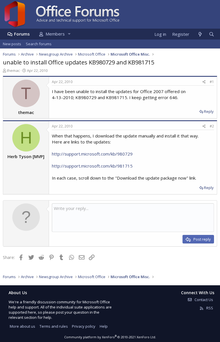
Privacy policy (83, 326)
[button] (69, 34)
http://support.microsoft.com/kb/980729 (92, 154)
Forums (22, 34)
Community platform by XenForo (110, 337)
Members (55, 34)
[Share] (204, 82)
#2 (212, 126)
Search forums (39, 43)
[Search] (211, 34)
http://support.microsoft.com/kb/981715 (92, 166)
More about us (22, 326)
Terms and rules (54, 326)
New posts (12, 43)
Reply (209, 111)
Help (104, 326)
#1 (212, 81)
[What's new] (199, 34)
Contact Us (203, 299)
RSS (209, 307)
